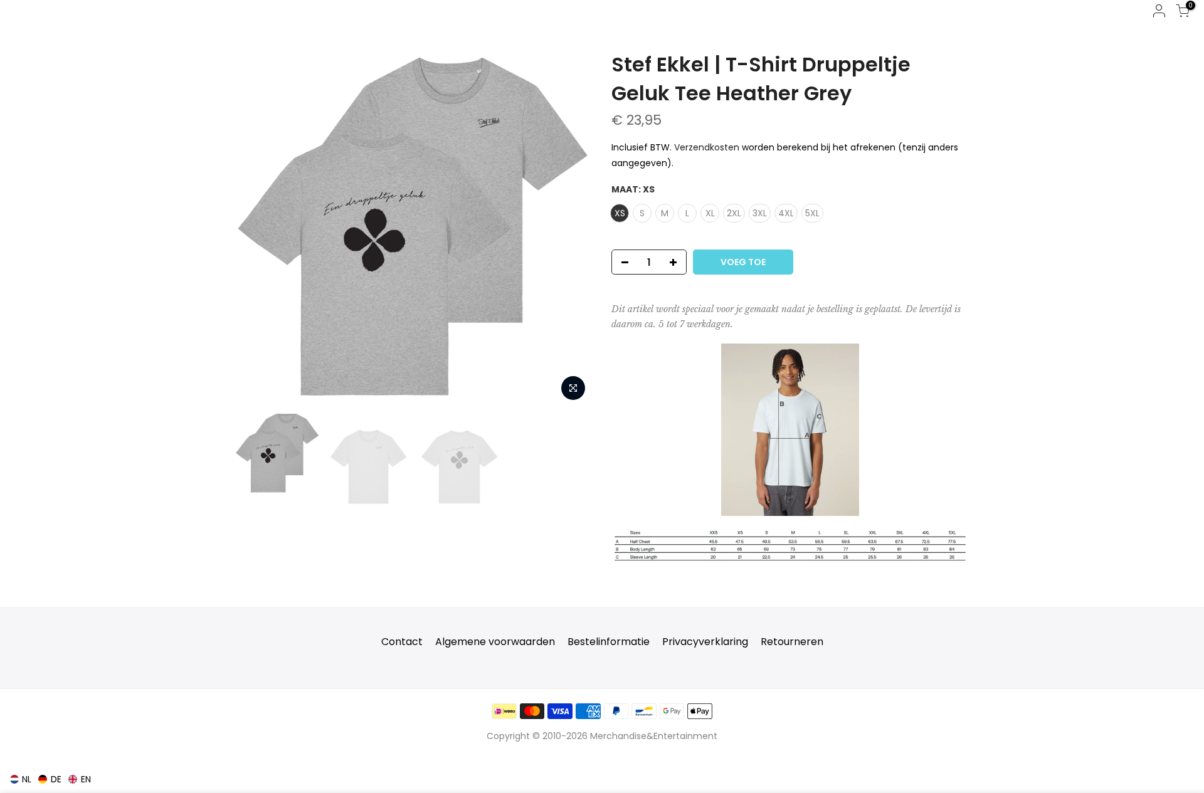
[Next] (570, 229)
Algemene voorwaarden (495, 641)
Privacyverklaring (705, 641)
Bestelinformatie (609, 641)
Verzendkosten (706, 147)
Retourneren (792, 641)
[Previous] (257, 229)
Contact (402, 641)
